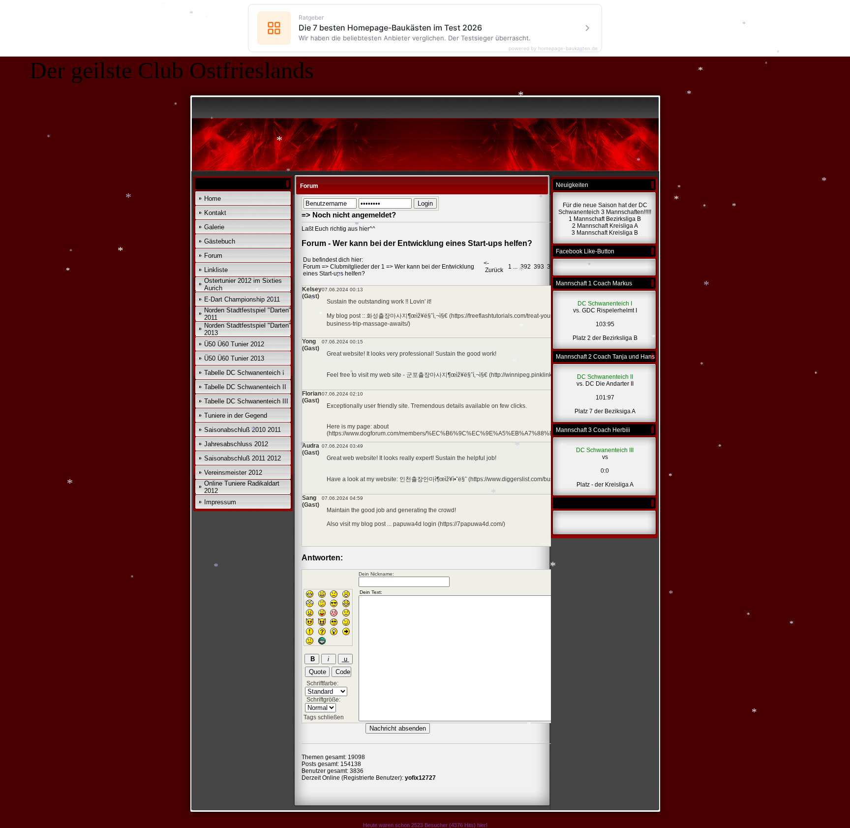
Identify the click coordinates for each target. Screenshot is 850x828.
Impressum (220, 502)
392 (525, 266)
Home (212, 198)
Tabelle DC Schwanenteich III (246, 401)
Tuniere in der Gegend (235, 415)
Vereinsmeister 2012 (233, 472)
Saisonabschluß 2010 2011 (242, 429)
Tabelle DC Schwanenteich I (244, 372)
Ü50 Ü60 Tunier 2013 (234, 358)
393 (539, 266)
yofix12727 (420, 777)
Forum (213, 255)
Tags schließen (324, 717)
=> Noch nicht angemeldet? (349, 215)
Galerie (214, 227)
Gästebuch (219, 241)
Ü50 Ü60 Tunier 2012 (234, 344)
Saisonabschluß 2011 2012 (242, 458)
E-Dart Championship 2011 (242, 299)
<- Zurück (493, 267)
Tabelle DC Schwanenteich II (245, 387)
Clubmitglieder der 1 (357, 266)
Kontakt (215, 212)
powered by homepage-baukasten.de (553, 48)
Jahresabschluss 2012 (236, 444)
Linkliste (216, 270)
